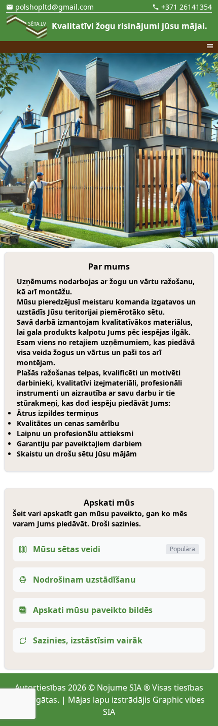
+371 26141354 (186, 7)
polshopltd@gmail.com (54, 7)
